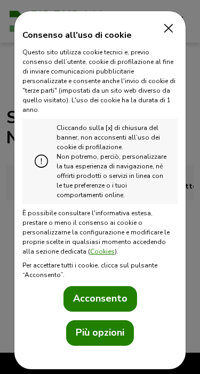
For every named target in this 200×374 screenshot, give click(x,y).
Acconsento (100, 298)
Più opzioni (100, 332)
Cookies (102, 251)
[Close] (165, 28)
